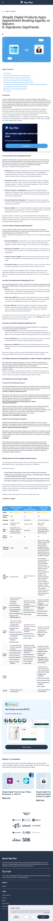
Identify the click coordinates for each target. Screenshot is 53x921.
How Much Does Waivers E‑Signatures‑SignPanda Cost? (19, 82)
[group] (18, 786)
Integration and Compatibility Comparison (16, 89)
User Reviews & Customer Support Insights (16, 86)
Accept (30, 916)
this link (39, 317)
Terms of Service (6, 895)
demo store (14, 875)
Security (4, 897)
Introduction (8, 73)
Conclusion (8, 91)
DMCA (4, 900)
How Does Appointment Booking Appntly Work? (17, 75)
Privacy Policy (47, 912)
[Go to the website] (16, 820)
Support (4, 886)
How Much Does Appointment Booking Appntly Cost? (19, 80)
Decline (43, 916)
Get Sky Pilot (26, 146)
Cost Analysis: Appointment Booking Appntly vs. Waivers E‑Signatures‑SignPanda (26, 84)
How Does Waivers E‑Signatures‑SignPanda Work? (18, 77)
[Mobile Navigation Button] (3, 2)
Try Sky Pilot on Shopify (8, 498)
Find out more (26, 747)
